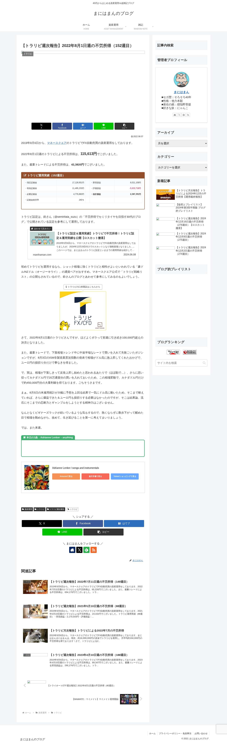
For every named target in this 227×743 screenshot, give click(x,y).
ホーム (152, 733)
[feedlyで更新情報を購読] (86, 550)
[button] (124, 126)
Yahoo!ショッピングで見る (125, 476)
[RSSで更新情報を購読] (93, 550)
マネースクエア (57, 142)
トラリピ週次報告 (56, 509)
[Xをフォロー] (79, 550)
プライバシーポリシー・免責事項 (175, 733)
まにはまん (181, 92)
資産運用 (28, 509)
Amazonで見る (66, 476)
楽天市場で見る (95, 476)
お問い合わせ (201, 733)
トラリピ (40, 509)
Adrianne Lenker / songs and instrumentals (75, 468)
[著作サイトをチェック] (72, 550)
